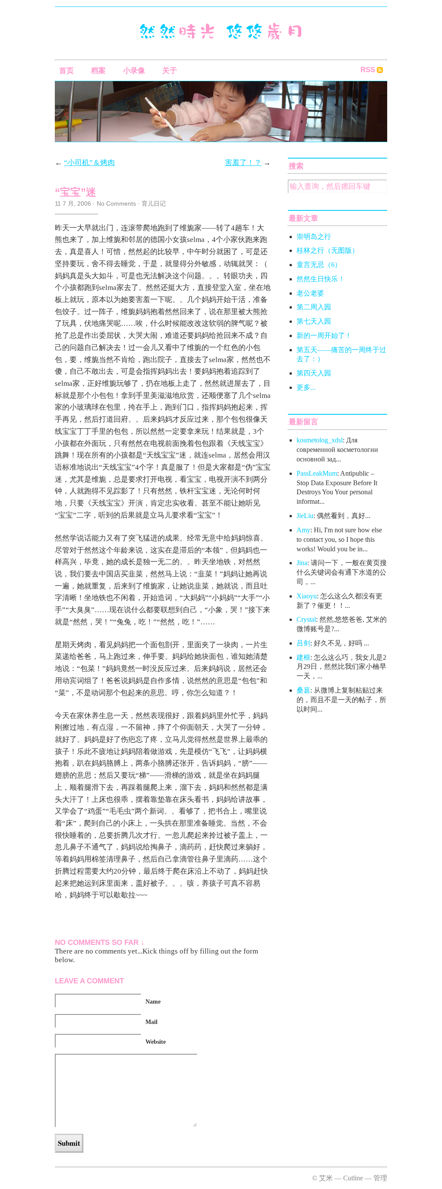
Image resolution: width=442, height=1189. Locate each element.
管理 (380, 1178)
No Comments (116, 203)
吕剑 (303, 643)
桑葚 (303, 690)
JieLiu (305, 515)
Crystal (306, 619)
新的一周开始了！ (324, 335)
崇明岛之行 (314, 236)
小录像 (134, 71)
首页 (66, 71)
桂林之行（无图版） (328, 250)
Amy (303, 530)
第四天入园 (314, 373)
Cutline (353, 1178)
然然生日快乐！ (321, 279)
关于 (169, 71)
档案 (98, 71)
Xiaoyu (307, 596)
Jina (302, 562)
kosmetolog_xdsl (320, 440)
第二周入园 (314, 307)
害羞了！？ (243, 163)
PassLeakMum (317, 473)
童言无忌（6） (319, 264)
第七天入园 (314, 321)
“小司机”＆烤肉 (89, 163)
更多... (306, 387)
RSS (367, 70)
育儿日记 (154, 203)
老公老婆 (310, 293)
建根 (303, 657)
